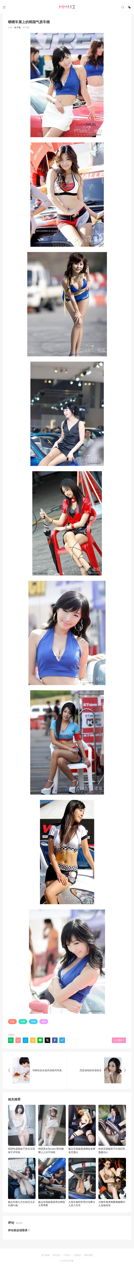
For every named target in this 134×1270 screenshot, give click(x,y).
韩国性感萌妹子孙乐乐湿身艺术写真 (21, 1150)
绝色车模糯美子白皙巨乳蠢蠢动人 (111, 1150)
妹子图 (17, 27)
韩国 (44, 1021)
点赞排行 (77, 1254)
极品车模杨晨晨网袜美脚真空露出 (81, 1150)
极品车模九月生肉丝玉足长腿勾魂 (21, 1203)
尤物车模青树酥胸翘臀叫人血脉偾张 (111, 1203)
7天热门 (67, 1254)
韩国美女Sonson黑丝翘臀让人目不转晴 (51, 1150)
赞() (118, 1040)
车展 (23, 1021)
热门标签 (46, 1254)
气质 (12, 1021)
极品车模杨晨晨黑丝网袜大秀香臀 (51, 1203)
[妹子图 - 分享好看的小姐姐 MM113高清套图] (67, 6)
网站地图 (88, 1254)
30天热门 (56, 1254)
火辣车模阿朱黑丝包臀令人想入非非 (81, 1203)
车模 (33, 1021)
